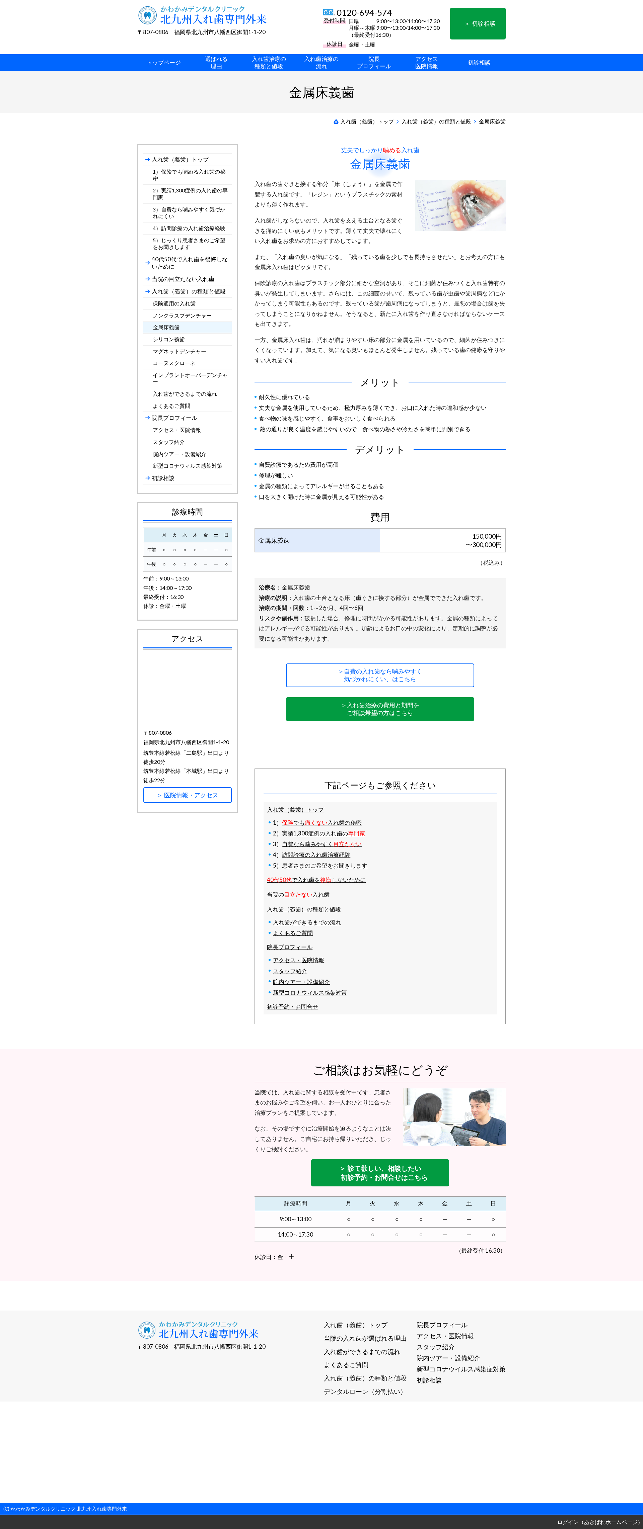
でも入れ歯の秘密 (322, 822)
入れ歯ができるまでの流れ (307, 922)
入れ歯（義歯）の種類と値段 (304, 909)
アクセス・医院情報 (298, 960)
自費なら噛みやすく (322, 843)
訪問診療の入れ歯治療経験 (316, 854)
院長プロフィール (289, 947)
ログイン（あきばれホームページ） (600, 1522)
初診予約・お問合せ (292, 1006)
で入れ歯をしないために (316, 879)
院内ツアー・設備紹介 (301, 981)
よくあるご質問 (293, 932)
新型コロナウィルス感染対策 (310, 992)
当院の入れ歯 (298, 894)
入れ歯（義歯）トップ (295, 809)
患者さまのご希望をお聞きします (324, 865)
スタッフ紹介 (290, 971)
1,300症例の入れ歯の (329, 833)
